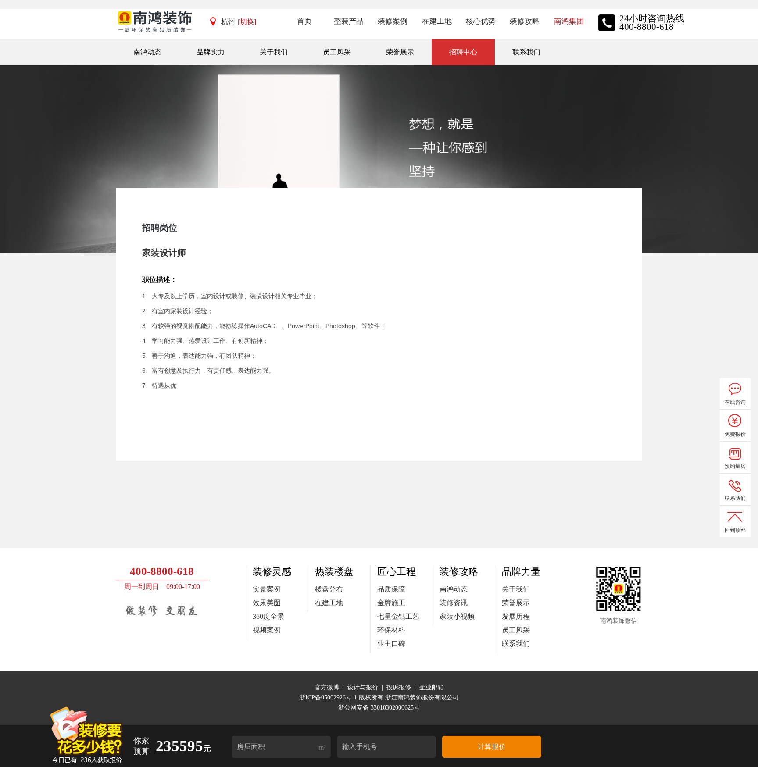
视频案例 (267, 630)
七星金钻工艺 (398, 616)
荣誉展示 (400, 52)
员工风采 (337, 52)
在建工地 (329, 602)
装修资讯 (454, 602)
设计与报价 (362, 687)
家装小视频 (457, 616)
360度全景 (268, 616)
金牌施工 (391, 602)
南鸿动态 (147, 52)
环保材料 (391, 630)
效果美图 (267, 602)
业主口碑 (391, 643)
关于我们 (274, 52)
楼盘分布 (329, 589)
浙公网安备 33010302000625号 (379, 707)
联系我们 (526, 52)
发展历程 (516, 616)
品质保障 (391, 589)
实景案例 (267, 589)
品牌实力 (211, 52)
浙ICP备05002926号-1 (329, 697)
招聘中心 (463, 52)
